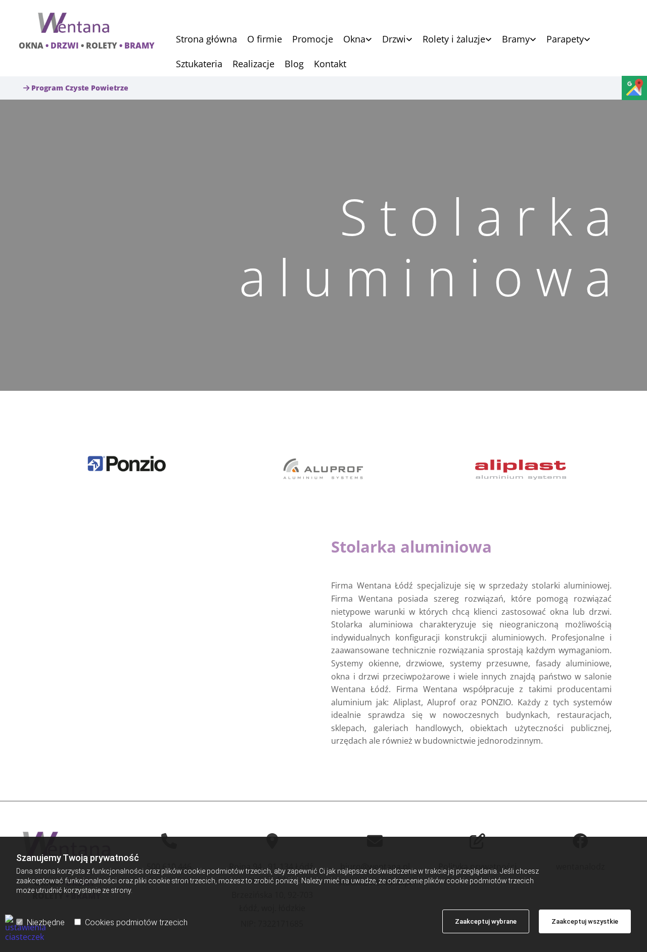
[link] (352, 39)
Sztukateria (199, 64)
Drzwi (394, 39)
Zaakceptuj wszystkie (584, 921)
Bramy (516, 39)
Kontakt (330, 64)
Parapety (565, 39)
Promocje (312, 39)
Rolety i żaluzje (454, 39)
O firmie (264, 39)
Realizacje (253, 64)
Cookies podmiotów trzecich (136, 922)
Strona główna (206, 39)
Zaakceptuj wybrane (486, 921)
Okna (354, 39)
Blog (294, 64)
